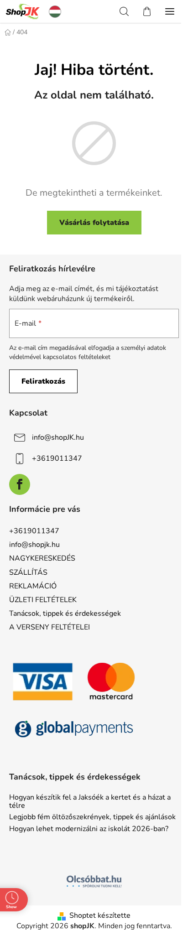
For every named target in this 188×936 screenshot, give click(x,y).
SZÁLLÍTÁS (28, 572)
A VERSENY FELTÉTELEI (49, 627)
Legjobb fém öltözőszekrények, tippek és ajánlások (92, 817)
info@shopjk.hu (34, 545)
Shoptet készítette (100, 915)
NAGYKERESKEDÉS (42, 558)
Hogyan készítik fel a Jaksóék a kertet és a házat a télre (90, 802)
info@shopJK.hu (58, 437)
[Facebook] (19, 484)
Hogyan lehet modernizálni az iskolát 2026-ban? (88, 829)
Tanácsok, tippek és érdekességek (65, 613)
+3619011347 (57, 458)
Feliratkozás (43, 381)
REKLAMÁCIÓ (33, 586)
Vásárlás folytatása (94, 223)
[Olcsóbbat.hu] (94, 881)
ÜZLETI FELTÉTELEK (43, 600)
